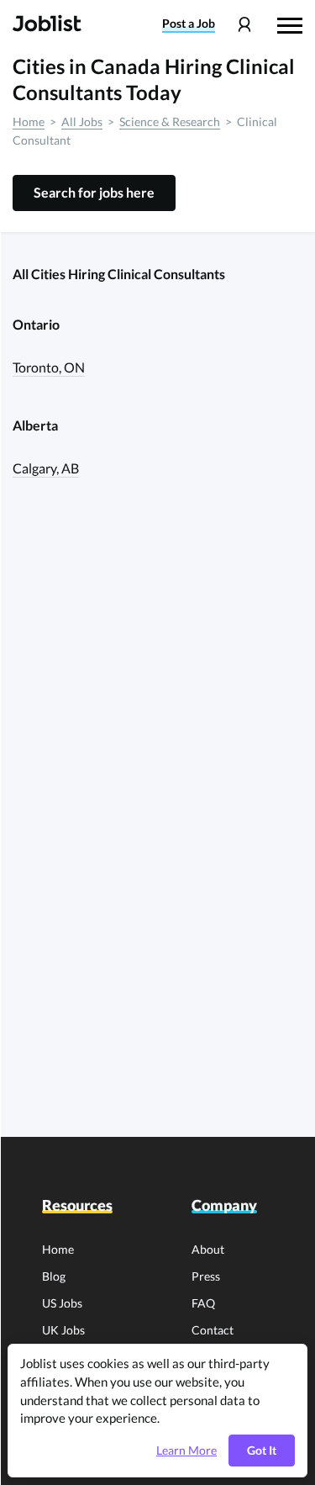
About (208, 1249)
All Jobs (81, 121)
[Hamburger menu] (289, 23)
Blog (54, 1276)
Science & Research (169, 121)
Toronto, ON (49, 367)
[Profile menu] (244, 24)
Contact (213, 1330)
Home (29, 121)
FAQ (203, 1303)
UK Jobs (63, 1330)
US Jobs (62, 1303)
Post (188, 23)
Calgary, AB (46, 468)
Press (206, 1276)
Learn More (186, 1450)
